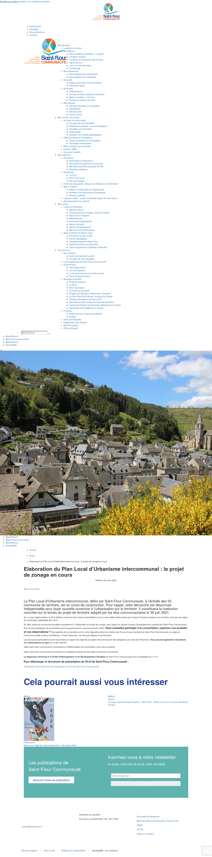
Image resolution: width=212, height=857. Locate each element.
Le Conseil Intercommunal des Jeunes (86, 273)
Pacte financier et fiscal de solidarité (85, 313)
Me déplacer (69, 51)
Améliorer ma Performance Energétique (87, 192)
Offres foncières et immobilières (77, 137)
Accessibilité (11, 344)
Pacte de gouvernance (79, 276)
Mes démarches (70, 71)
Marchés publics (70, 325)
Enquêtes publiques (78, 169)
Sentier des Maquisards (80, 227)
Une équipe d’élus (77, 267)
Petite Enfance (75, 91)
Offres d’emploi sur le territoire (77, 146)
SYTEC (140, 829)
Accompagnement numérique (82, 76)
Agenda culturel (76, 209)
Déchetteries (75, 108)
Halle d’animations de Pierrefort (83, 244)
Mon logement (64, 154)
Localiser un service (72, 48)
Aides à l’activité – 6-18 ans (81, 97)
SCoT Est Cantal (76, 178)
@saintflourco (12, 336)
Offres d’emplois (70, 328)
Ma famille (68, 88)
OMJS (139, 825)
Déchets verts (75, 111)
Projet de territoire (77, 281)
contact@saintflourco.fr (32, 826)
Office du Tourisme (145, 833)
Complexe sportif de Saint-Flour (83, 241)
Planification (68, 172)
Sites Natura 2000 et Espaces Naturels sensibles (91, 302)
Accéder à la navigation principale (34, 1)
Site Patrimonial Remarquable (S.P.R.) (86, 166)
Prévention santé (77, 85)
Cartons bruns (75, 114)
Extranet (33, 34)
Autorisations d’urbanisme (81, 160)
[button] (53, 39)
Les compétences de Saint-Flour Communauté (84, 261)
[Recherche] (49, 333)
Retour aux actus (31, 589)
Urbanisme (68, 157)
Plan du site (49, 850)
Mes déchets (69, 102)
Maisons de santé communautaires (85, 82)
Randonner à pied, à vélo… (81, 235)
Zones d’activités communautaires (84, 140)
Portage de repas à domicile (82, 100)
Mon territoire (69, 253)
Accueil (33, 549)
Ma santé (67, 79)
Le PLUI (73, 175)
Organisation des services (75, 322)
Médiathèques (75, 218)
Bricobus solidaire (77, 195)
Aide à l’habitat (70, 186)
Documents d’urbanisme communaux (86, 163)
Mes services (64, 45)
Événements (35, 26)
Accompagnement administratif (83, 74)
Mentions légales (29, 850)
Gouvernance (69, 264)
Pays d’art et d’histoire (79, 215)
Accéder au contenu (9, 1)
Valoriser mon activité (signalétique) (85, 134)
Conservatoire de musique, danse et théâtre (89, 212)
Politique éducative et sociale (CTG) (85, 299)
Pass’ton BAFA (70, 149)
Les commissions (77, 270)
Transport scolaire (77, 56)
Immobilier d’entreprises (80, 143)
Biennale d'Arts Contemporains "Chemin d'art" (158, 820)
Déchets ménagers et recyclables (84, 105)
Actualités (34, 29)
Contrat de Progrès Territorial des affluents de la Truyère (95, 305)
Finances (67, 310)
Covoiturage (74, 68)
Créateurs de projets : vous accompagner (88, 126)
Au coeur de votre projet (74, 120)
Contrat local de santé (79, 290)
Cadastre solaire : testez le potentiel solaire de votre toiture (90, 198)
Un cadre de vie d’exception (82, 123)
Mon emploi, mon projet (68, 117)
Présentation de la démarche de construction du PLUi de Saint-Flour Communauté (61, 666)
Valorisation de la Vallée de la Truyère (86, 307)
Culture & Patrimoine (72, 206)
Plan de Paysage (77, 180)
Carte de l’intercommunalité (81, 255)
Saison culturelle (76, 224)
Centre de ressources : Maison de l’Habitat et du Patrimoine (90, 183)
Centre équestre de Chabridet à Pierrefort (88, 247)
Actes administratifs (72, 319)
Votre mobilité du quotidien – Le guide (86, 53)
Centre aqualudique (78, 238)
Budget (72, 316)
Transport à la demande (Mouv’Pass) (86, 59)
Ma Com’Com (64, 250)
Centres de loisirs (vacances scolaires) (86, 94)
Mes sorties (63, 204)
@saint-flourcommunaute (17, 339)
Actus (32, 555)
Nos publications (37, 32)
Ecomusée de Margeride (80, 221)
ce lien (155, 656)
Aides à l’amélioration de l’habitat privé (86, 189)
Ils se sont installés (72, 152)
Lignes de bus (75, 62)
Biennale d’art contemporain (82, 230)
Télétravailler (75, 131)
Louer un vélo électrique (80, 65)
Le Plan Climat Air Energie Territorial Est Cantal (90, 296)
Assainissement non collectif (76, 201)
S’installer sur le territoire (80, 128)
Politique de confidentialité (73, 850)
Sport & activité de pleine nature (78, 232)
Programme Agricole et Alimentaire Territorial (89, 293)
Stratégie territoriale (72, 279)
